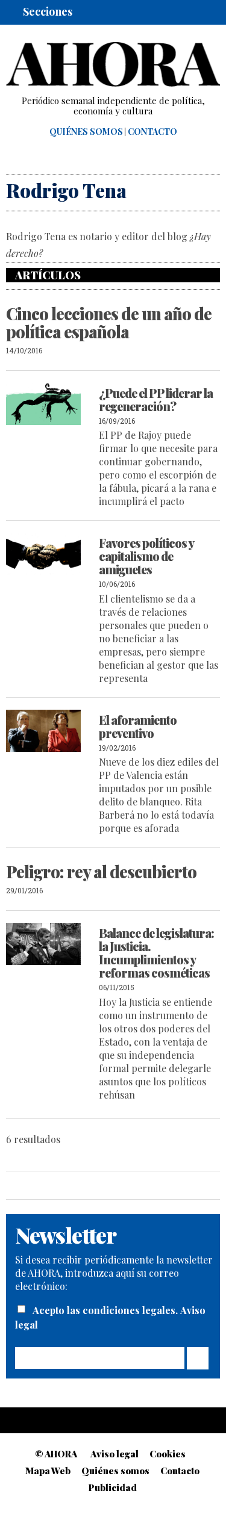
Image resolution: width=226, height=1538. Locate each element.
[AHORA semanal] (113, 64)
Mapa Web (48, 1471)
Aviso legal (114, 1454)
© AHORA (56, 1454)
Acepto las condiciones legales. (106, 1310)
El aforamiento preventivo (138, 726)
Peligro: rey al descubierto (101, 871)
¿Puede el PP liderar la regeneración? (156, 399)
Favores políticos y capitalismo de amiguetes (146, 556)
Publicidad (113, 1487)
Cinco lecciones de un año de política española (109, 323)
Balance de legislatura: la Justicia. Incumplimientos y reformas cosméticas (156, 953)
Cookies (167, 1454)
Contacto (152, 132)
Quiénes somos (86, 132)
